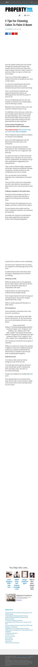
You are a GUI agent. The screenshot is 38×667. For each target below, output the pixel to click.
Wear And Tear (9, 639)
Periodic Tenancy (9, 635)
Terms (17, 656)
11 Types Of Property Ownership (13, 620)
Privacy (21, 656)
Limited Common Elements (12, 643)
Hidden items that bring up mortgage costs (17, 584)
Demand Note (9, 638)
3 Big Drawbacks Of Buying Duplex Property (16, 616)
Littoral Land (8, 641)
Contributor (9, 29)
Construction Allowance (11, 633)
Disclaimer (26, 656)
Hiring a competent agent (24, 581)
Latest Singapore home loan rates (9, 583)
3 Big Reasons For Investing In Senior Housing (17, 628)
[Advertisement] (19, 50)
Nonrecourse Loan (10, 636)
